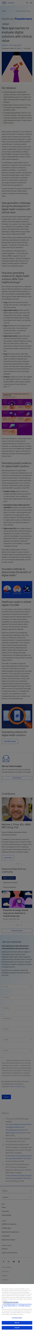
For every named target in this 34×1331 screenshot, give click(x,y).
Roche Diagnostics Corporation (11, 1302)
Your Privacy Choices (17, 1318)
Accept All (17, 1327)
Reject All (17, 1323)
